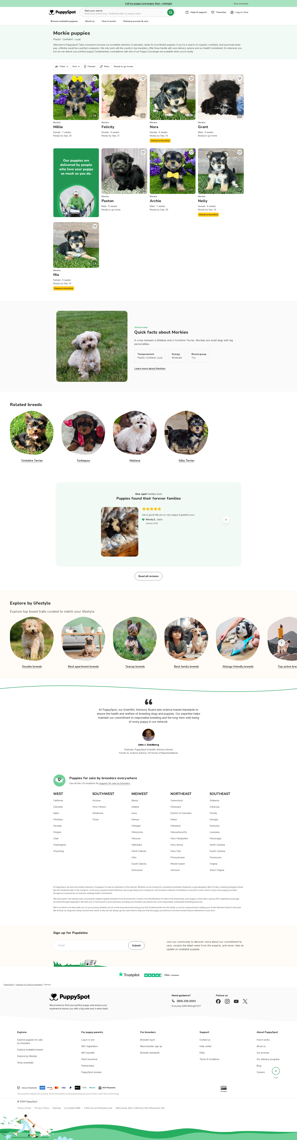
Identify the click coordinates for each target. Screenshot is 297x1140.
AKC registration (89, 1046)
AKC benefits (88, 1052)
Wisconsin (137, 870)
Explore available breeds (30, 1049)
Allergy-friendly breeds (238, 666)
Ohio (133, 857)
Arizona (96, 800)
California (58, 800)
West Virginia (217, 870)
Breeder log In (147, 1039)
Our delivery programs (268, 1059)
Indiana (135, 807)
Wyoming (58, 851)
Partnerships (87, 1065)
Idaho (56, 813)
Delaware (175, 807)
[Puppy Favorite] (95, 78)
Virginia (213, 863)
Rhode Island (177, 863)
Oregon (57, 832)
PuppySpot (9, 985)
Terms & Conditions (209, 1059)
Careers (261, 1072)
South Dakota (138, 863)
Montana (58, 819)
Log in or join (88, 1039)
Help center (206, 1046)
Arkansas (215, 807)
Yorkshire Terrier (32, 460)
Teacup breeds (135, 666)
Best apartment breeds (83, 666)
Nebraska (136, 845)
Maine (173, 819)
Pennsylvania (177, 857)
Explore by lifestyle (27, 1056)
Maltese (135, 460)
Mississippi (215, 838)
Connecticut (176, 800)
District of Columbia (180, 813)
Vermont (175, 870)
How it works (109, 21)
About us (89, 21)
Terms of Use (24, 1108)
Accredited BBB (72, 1108)
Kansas (135, 819)
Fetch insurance (89, 1059)
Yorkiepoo (83, 460)
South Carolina (217, 851)
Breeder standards (149, 1052)
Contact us (205, 1039)
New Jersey (176, 845)
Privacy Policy (42, 1108)
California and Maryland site (98, 1108)
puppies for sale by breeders (114, 783)
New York (175, 851)
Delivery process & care (135, 21)
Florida (213, 813)
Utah (55, 838)
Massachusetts (178, 832)
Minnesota (137, 832)
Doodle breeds (32, 666)
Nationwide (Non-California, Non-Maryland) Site (140, 1108)
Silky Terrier (186, 460)
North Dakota (138, 851)
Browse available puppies (64, 21)
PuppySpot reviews (91, 1072)
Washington (59, 845)
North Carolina (217, 845)
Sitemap (57, 1108)
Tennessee (215, 857)
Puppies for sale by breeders (29, 985)
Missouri (135, 838)
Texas (95, 819)
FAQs (202, 1052)
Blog (259, 1065)
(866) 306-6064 (186, 1001)
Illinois (134, 800)
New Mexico (99, 807)
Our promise (263, 1052)
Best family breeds (186, 666)
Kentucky (215, 826)
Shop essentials (25, 1062)
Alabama (214, 800)
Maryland (175, 826)
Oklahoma (97, 813)
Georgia (214, 819)
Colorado (58, 807)
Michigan (136, 826)
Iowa (134, 813)
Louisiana (215, 832)
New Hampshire (179, 838)
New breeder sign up (151, 1046)
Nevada (57, 826)
